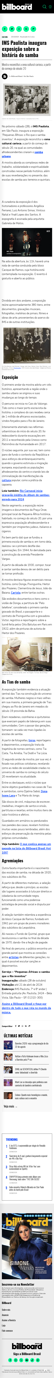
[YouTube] (27, 1360)
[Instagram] (16, 1360)
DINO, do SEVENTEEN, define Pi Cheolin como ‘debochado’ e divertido (30, 1070)
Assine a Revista (9, 1320)
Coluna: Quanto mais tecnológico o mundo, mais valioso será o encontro (31, 1096)
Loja (3, 1325)
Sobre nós (6, 1309)
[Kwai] (38, 1360)
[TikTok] (32, 1360)
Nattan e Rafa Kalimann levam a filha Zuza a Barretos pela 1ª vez (31, 1057)
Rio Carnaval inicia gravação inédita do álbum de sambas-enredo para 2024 (26, 495)
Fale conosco (7, 1330)
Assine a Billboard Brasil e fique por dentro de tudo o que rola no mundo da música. (26, 1008)
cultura (6, 480)
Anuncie (5, 1315)
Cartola (15, 592)
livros (32, 740)
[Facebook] (10, 1360)
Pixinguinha (17, 368)
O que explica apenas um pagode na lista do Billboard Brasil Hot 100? (26, 848)
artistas (14, 957)
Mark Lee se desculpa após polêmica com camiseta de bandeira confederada (31, 1083)
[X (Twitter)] (21, 1360)
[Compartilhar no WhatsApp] (19, 29)
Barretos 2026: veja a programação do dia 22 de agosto (31, 1044)
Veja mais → (11, 1106)
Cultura (5, 37)
